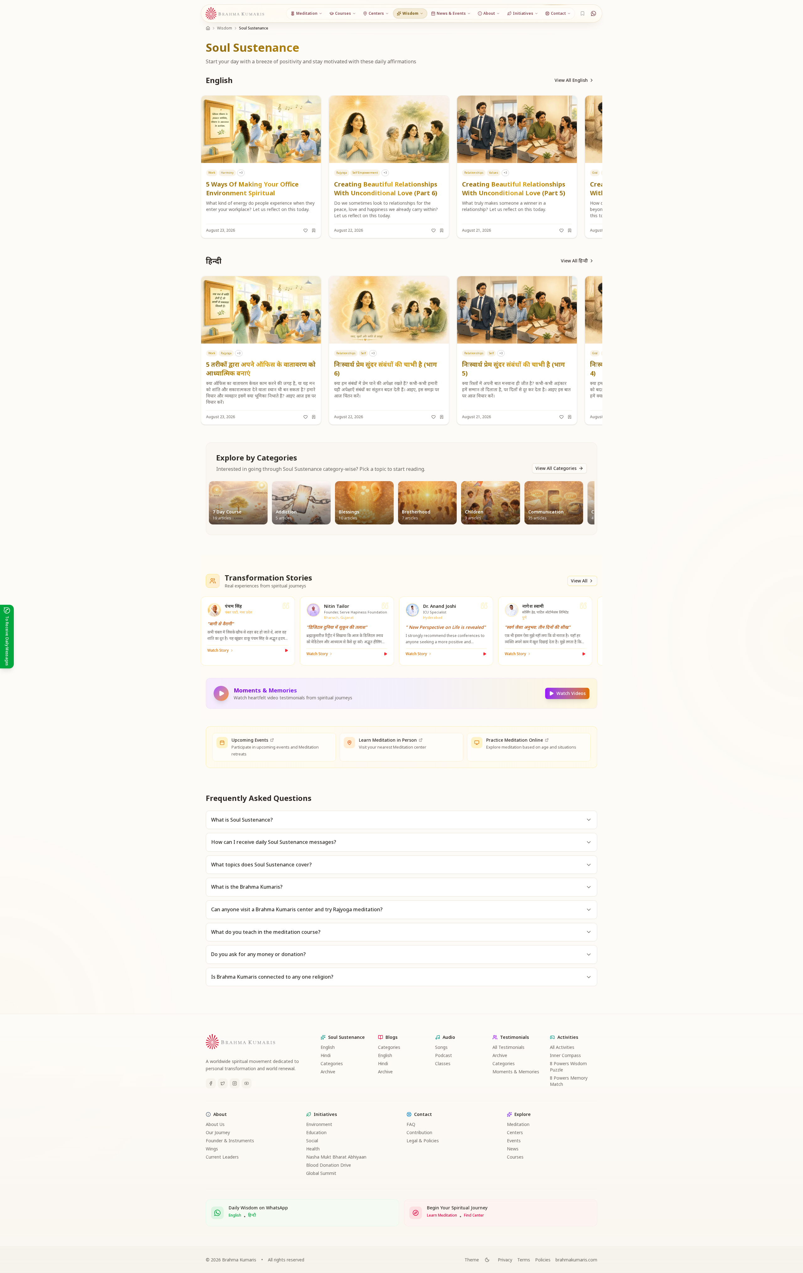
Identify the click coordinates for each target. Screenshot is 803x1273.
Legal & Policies (423, 1141)
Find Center (474, 1215)
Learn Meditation (442, 1215)
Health (313, 1149)
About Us (215, 1124)
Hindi (326, 1055)
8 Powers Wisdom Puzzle (568, 1066)
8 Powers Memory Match (569, 1081)
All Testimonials (508, 1047)
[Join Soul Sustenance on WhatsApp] (593, 13)
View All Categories (556, 468)
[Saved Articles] (582, 13)
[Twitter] (223, 1083)
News (512, 1149)
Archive (328, 1072)
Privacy (505, 1260)
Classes (442, 1063)
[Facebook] (211, 1083)
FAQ (411, 1124)
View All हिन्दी (574, 261)
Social (312, 1141)
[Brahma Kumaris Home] (234, 13)
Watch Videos (571, 693)
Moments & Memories (515, 1072)
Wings (212, 1149)
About (220, 1114)
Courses (515, 1157)
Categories (332, 1063)
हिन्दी (252, 1215)
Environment (319, 1124)
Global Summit (321, 1173)
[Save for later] (313, 230)
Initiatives (325, 1114)
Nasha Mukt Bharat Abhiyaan (336, 1157)
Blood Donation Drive (328, 1165)
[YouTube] (247, 1083)
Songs (441, 1047)
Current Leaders (222, 1157)
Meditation (518, 1124)
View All (579, 581)
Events (514, 1141)
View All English (571, 80)
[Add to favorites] (305, 230)
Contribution (419, 1132)
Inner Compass (565, 1055)
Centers (515, 1132)
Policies (542, 1260)
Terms (523, 1260)
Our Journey (218, 1132)
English (328, 1047)
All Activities (562, 1047)
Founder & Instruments (230, 1141)
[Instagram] (235, 1083)
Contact (423, 1114)
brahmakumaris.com (576, 1260)
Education (316, 1132)
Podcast (443, 1055)
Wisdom (224, 28)
